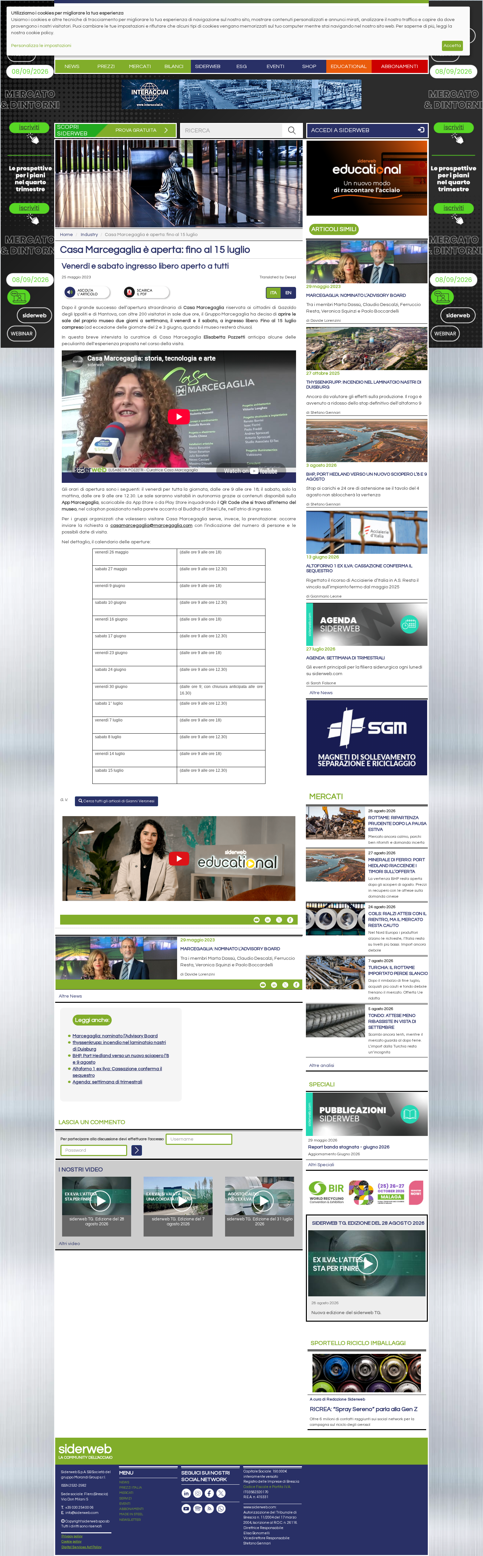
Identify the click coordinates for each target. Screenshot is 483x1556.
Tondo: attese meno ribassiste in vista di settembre (392, 1021)
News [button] (72, 66)
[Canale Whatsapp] (221, 1509)
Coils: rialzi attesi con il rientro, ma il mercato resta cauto (397, 919)
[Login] (136, 1150)
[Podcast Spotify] (198, 1509)
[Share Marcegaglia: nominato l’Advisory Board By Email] (262, 984)
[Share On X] (279, 920)
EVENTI (124, 1503)
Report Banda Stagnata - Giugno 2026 (348, 1147)
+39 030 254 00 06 (79, 1507)
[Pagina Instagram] (198, 1493)
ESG (242, 66)
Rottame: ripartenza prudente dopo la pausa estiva (397, 823)
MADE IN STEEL (131, 1514)
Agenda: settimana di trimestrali (345, 658)
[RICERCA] (292, 130)
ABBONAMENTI (131, 1509)
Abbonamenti (399, 66)
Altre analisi (321, 1065)
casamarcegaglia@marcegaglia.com (151, 525)
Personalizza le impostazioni (41, 45)
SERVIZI (125, 1498)
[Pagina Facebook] (209, 1493)
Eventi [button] (275, 66)
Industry (89, 234)
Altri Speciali (321, 1165)
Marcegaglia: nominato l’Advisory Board (230, 949)
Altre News (70, 996)
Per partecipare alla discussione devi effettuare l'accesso (112, 1139)
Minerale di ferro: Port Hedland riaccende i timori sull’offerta (396, 866)
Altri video (69, 1243)
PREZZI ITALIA (130, 1487)
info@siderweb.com (82, 1513)
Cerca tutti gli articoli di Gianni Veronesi (118, 801)
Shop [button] (309, 66)
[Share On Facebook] (290, 920)
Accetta (452, 45)
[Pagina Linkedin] (186, 1493)
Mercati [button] (140, 66)
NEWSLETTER (130, 1519)
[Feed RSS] (209, 1509)
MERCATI (126, 1493)
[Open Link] (241, 94)
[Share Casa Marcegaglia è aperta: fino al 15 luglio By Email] (256, 920)
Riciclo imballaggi (358, 1343)
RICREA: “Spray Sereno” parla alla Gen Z (364, 1409)
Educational (349, 66)
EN (288, 293)
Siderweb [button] (207, 66)
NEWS (124, 1482)
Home (66, 234)
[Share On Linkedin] (267, 920)
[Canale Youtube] (186, 1509)
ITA (273, 293)
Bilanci (174, 66)
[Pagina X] (221, 1493)
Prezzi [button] (106, 66)
